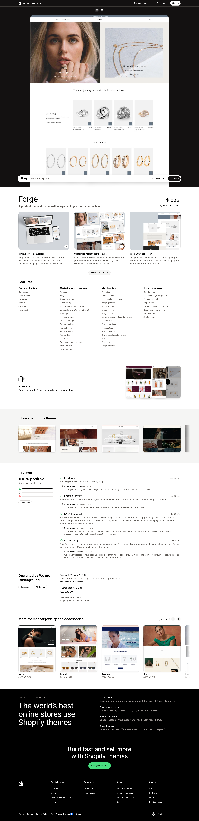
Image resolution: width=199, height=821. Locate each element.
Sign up (175, 3)
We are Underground (171, 206)
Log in (164, 3)
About (152, 788)
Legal (151, 797)
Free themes (89, 793)
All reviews (25, 503)
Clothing (55, 788)
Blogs (119, 802)
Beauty (54, 793)
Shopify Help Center (125, 788)
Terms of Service (25, 814)
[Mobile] (102, 10)
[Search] (157, 3)
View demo (159, 178)
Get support (25, 587)
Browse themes (141, 3)
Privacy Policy (42, 814)
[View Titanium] (153, 382)
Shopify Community (125, 797)
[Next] (179, 418)
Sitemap (80, 814)
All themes (40, 587)
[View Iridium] (139, 382)
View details (65, 582)
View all (164, 619)
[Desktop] (97, 10)
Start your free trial (99, 765)
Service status (155, 802)
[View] (37, 439)
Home (53, 802)
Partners (153, 793)
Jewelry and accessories (62, 797)
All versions (78, 582)
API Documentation (125, 793)
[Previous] (173, 418)
